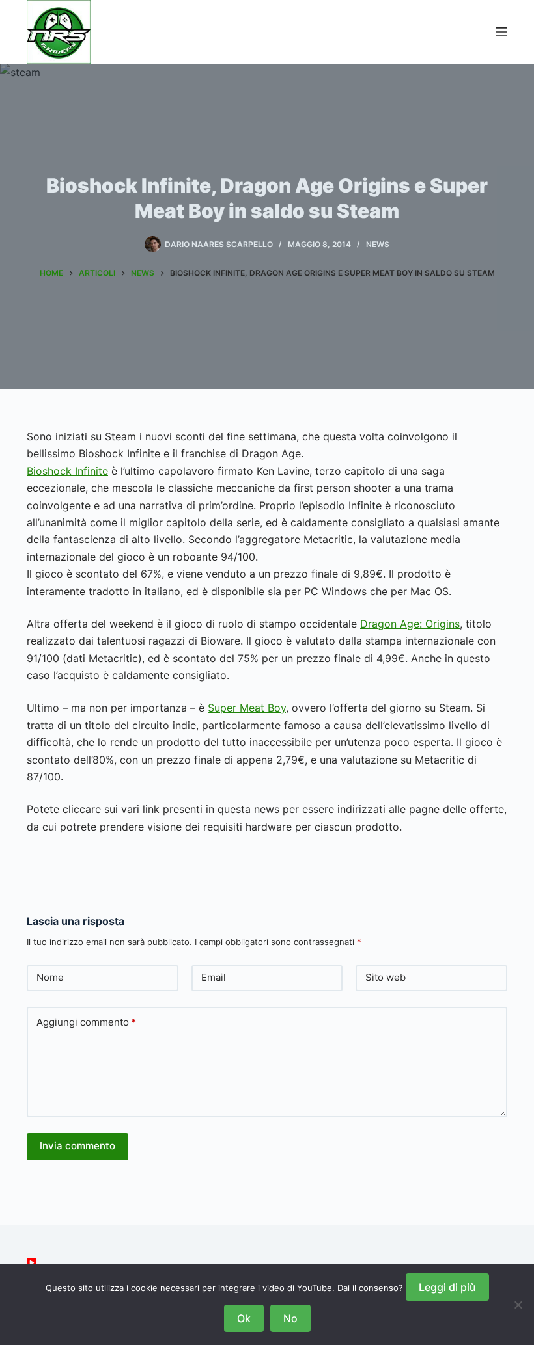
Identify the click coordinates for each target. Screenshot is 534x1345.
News (377, 244)
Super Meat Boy (247, 707)
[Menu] (501, 32)
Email (213, 977)
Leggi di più (447, 1287)
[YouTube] (31, 1263)
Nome (50, 977)
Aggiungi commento (86, 1022)
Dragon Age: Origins (410, 623)
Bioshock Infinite (67, 470)
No (290, 1318)
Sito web (385, 977)
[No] (517, 1304)
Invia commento (77, 1145)
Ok (244, 1318)
